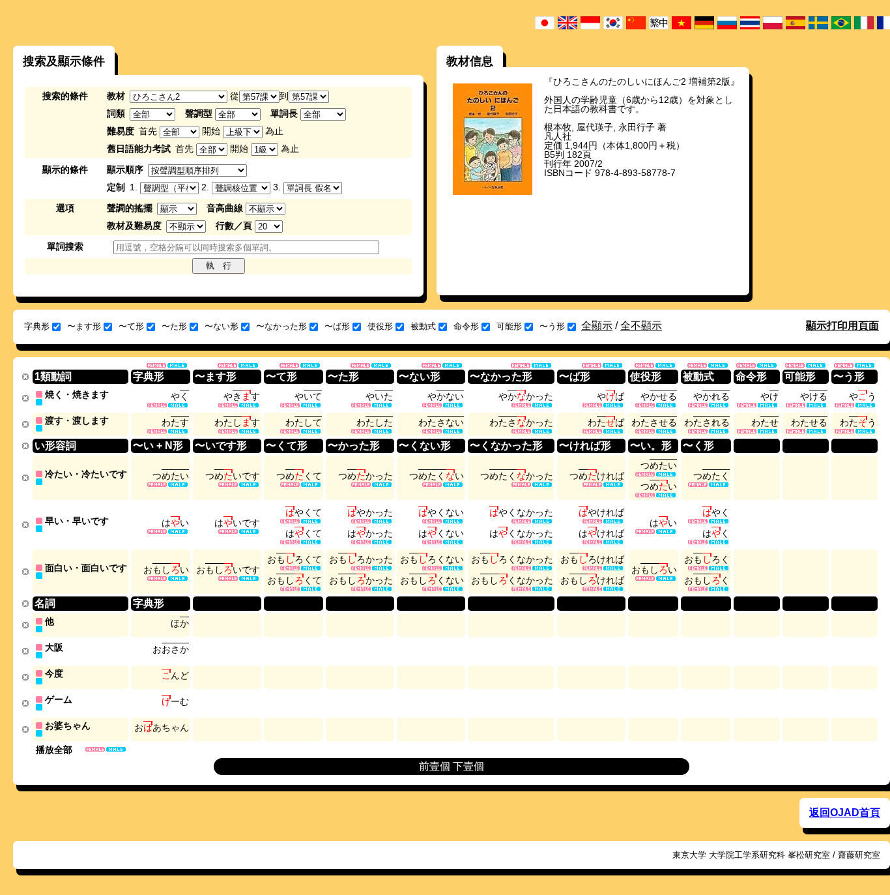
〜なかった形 (281, 326)
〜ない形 (221, 326)
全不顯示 (641, 325)
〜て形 (131, 326)
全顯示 (596, 325)
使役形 (380, 326)
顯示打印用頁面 (842, 325)
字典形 (37, 326)
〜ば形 (337, 326)
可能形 (509, 326)
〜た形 (174, 326)
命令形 (466, 326)
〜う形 (552, 326)
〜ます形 (84, 326)
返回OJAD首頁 (844, 812)
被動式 (423, 326)
